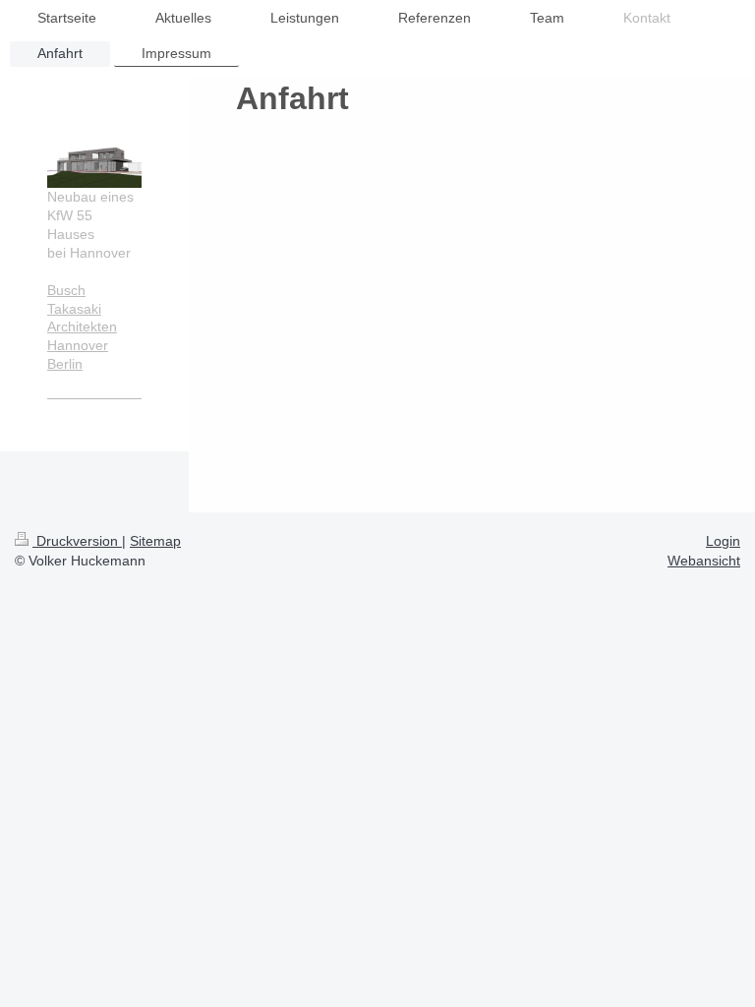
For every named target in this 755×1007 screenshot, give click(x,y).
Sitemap (155, 541)
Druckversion (77, 541)
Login (723, 541)
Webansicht (704, 560)
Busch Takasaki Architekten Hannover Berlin (82, 327)
